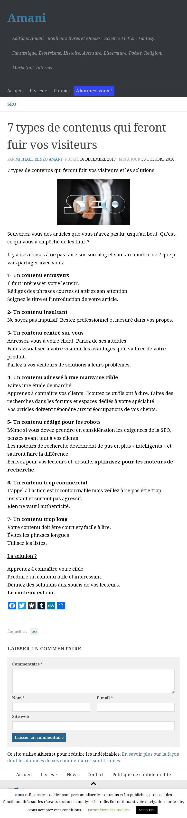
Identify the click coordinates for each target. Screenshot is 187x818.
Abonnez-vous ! (94, 90)
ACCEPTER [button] (147, 810)
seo (34, 632)
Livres (36, 90)
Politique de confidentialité (141, 774)
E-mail (105, 698)
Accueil (15, 90)
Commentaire (27, 664)
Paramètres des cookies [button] (109, 810)
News (73, 774)
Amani (26, 18)
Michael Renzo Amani (38, 159)
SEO (11, 104)
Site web (20, 716)
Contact (62, 90)
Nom (18, 698)
